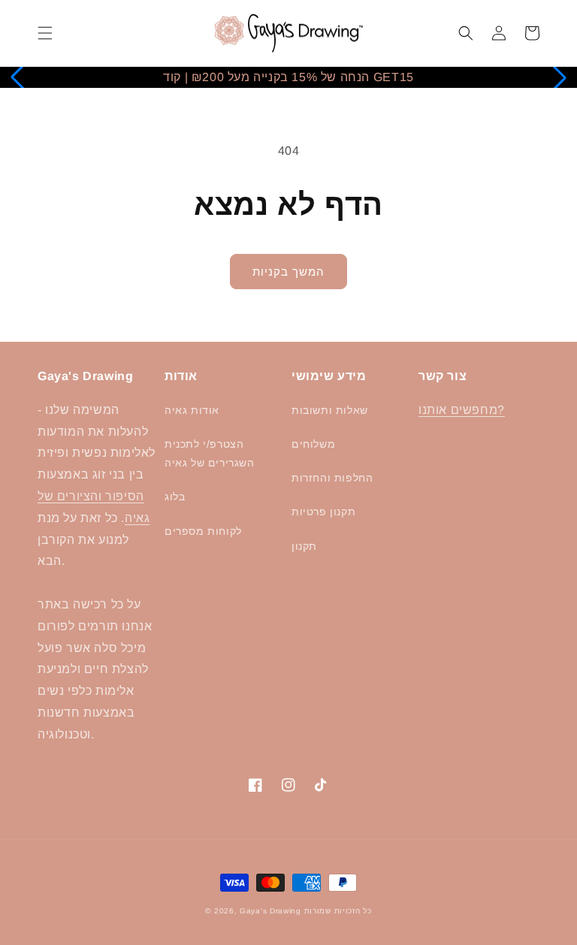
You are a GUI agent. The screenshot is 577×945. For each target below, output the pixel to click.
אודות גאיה (192, 410)
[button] (45, 33)
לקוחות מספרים (203, 531)
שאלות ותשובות (330, 410)
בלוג (175, 497)
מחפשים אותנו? (461, 409)
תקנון (304, 546)
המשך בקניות (288, 271)
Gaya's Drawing (270, 911)
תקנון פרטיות (323, 512)
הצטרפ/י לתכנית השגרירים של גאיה (210, 453)
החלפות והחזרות (332, 478)
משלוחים (313, 444)
